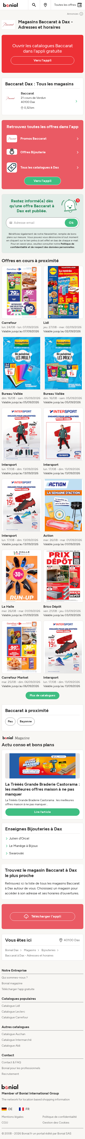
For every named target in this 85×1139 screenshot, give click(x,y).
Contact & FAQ (11, 1062)
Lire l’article (42, 812)
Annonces (72, 13)
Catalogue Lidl (11, 1006)
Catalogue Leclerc (13, 1011)
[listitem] (22, 300)
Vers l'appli (43, 60)
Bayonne (26, 721)
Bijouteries (48, 950)
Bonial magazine (12, 983)
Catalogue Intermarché (17, 1040)
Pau (10, 721)
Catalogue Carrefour (15, 1017)
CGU (5, 1122)
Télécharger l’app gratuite (18, 989)
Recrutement (10, 1074)
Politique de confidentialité (59, 1117)
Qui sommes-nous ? (15, 977)
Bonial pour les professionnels (21, 1068)
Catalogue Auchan (13, 1034)
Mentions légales (13, 1117)
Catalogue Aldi (11, 1045)
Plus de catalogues (42, 695)
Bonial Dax (12, 950)
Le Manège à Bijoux (23, 846)
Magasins (30, 950)
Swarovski (16, 853)
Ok (71, 223)
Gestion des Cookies (55, 1122)
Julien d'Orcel (19, 838)
